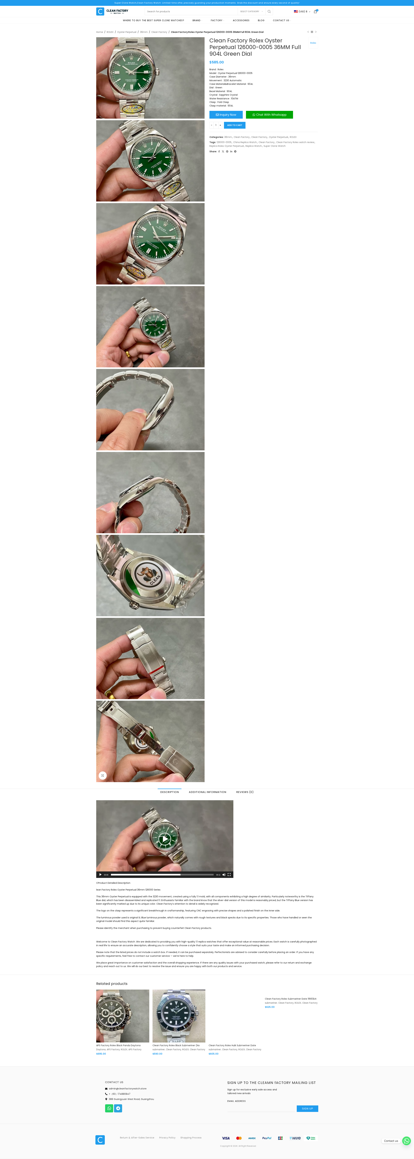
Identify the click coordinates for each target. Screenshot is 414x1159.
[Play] (100, 876)
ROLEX (110, 32)
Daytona (101, 1049)
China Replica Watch (245, 142)
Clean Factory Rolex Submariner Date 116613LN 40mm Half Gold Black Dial (290, 1000)
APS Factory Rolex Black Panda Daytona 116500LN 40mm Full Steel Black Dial (118, 1047)
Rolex (313, 43)
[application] (164, 839)
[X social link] (223, 151)
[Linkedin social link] (231, 151)
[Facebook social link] (219, 151)
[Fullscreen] (229, 876)
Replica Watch (253, 146)
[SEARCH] (269, 11)
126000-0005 (224, 142)
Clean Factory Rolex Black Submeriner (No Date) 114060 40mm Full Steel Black (176, 1047)
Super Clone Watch (275, 146)
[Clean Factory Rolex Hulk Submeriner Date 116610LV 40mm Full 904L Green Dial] (235, 1016)
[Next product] (316, 32)
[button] (164, 839)
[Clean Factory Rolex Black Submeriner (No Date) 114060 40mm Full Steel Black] (179, 1016)
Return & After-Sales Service (137, 1137)
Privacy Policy (167, 1137)
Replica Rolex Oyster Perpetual (226, 146)
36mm (144, 32)
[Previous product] (308, 32)
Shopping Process (191, 1137)
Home (99, 32)
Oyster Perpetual (126, 32)
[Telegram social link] (235, 151)
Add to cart (234, 125)
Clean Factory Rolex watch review (295, 142)
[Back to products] (312, 32)
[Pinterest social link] (227, 151)
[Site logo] (112, 11)
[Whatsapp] (109, 1108)
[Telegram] (118, 1108)
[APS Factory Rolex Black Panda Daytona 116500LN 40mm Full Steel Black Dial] (122, 1016)
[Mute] (224, 876)
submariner (159, 1049)
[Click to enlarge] (103, 775)
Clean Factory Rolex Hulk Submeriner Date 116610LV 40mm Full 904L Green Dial (232, 1047)
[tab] (169, 792)
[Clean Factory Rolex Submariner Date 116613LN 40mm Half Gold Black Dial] (291, 993)
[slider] (162, 874)
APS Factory (113, 1049)
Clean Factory (159, 32)
